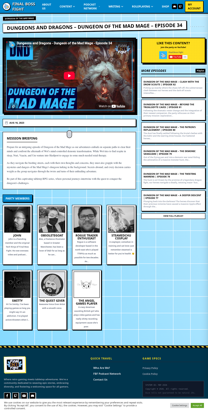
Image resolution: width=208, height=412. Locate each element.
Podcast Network (90, 6)
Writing (114, 6)
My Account (194, 6)
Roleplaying (141, 6)
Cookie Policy (150, 373)
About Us (46, 6)
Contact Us (99, 379)
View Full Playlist (173, 216)
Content (66, 6)
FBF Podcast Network (106, 374)
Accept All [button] (197, 405)
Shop (165, 6)
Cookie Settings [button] (179, 405)
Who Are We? (100, 368)
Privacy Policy (150, 368)
